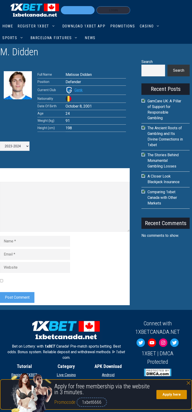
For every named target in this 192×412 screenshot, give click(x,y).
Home (7, 26)
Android (108, 375)
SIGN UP (77, 10)
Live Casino (66, 375)
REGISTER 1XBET (33, 26)
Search (147, 61)
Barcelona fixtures (51, 38)
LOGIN (113, 10)
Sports (9, 38)
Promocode (65, 402)
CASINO (147, 26)
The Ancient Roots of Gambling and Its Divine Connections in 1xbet (165, 136)
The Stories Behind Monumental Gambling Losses (163, 160)
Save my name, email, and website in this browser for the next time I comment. (60, 281)
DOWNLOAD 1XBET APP (84, 26)
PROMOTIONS (122, 26)
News (90, 38)
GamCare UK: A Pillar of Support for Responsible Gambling (164, 109)
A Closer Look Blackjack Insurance (164, 179)
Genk (78, 90)
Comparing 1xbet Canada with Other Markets (162, 197)
